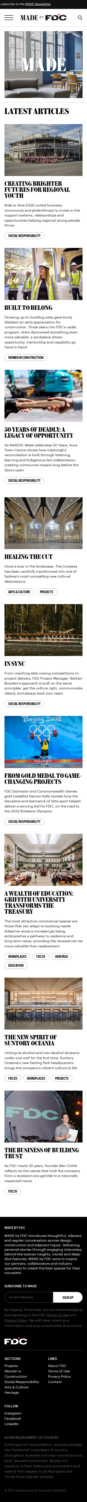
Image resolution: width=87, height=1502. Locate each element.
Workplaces (17, 956)
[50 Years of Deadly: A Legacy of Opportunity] (43, 396)
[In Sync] (43, 630)
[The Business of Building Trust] (43, 1116)
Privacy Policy (15, 1320)
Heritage (61, 956)
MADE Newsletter (14, 4)
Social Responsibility (24, 235)
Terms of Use (57, 1315)
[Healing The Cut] (43, 523)
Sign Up (67, 1297)
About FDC (57, 1366)
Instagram (13, 1413)
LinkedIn (11, 1424)
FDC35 (40, 956)
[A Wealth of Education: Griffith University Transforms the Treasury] (43, 860)
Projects (46, 592)
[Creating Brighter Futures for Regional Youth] (43, 150)
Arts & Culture (19, 592)
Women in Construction (26, 357)
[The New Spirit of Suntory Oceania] (43, 1003)
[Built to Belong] (43, 274)
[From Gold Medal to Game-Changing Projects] (43, 742)
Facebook (12, 1418)
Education (16, 965)
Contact (55, 1382)
